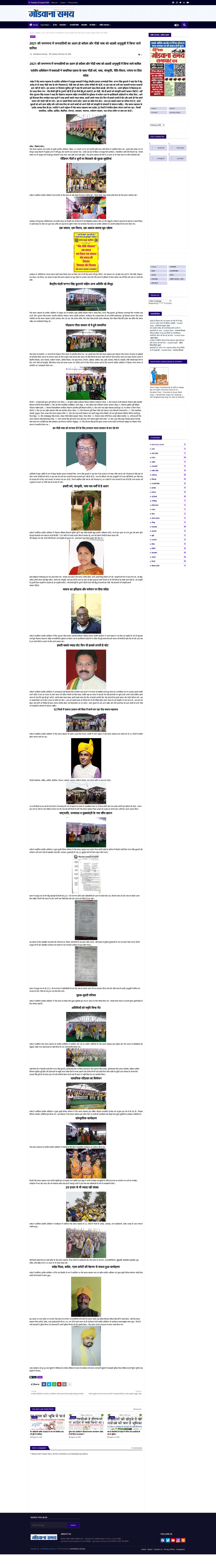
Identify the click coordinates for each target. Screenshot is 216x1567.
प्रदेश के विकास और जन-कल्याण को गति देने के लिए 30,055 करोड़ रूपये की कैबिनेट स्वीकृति (166, 322)
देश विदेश (92, 25)
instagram (161, 158)
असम (168, 449)
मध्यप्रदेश (63, 25)
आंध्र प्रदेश (168, 453)
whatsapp (180, 148)
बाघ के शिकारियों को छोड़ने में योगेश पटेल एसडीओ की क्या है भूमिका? (123, 1432)
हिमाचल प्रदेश (168, 565)
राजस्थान (169, 539)
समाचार (38, 33)
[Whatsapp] (54, 1384)
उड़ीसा (168, 462)
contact (63, 3)
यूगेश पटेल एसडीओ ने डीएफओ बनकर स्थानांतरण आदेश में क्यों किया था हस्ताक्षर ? (86, 1432)
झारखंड (169, 488)
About (172, 108)
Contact (154, 112)
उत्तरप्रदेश (168, 466)
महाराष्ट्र (168, 531)
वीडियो (169, 548)
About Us (54, 3)
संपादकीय (84, 25)
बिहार (168, 514)
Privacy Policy (169, 1549)
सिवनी (153, 271)
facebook (161, 148)
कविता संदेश (169, 470)
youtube (180, 158)
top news (44, 25)
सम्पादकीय (155, 279)
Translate (168, 303)
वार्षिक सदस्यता (104, 25)
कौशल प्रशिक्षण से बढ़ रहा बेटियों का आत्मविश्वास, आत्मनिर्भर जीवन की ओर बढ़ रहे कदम (165, 334)
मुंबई (168, 535)
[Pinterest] (59, 1384)
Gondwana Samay (48, 1549)
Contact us (158, 1549)
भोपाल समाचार (168, 518)
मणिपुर (168, 522)
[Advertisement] (168, 208)
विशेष (169, 544)
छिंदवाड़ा (169, 479)
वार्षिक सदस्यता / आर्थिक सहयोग (178, 279)
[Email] (64, 1384)
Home (35, 25)
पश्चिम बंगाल (168, 505)
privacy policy (73, 3)
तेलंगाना (169, 492)
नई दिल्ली (169, 496)
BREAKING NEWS (168, 444)
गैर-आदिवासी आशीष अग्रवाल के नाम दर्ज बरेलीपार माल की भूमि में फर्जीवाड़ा (47, 1432)
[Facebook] (44, 1384)
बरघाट (168, 509)
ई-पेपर (55, 25)
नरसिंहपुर (168, 501)
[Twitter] (49, 1384)
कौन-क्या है (155, 283)
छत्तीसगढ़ (169, 475)
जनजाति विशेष (74, 25)
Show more (137, 1409)
